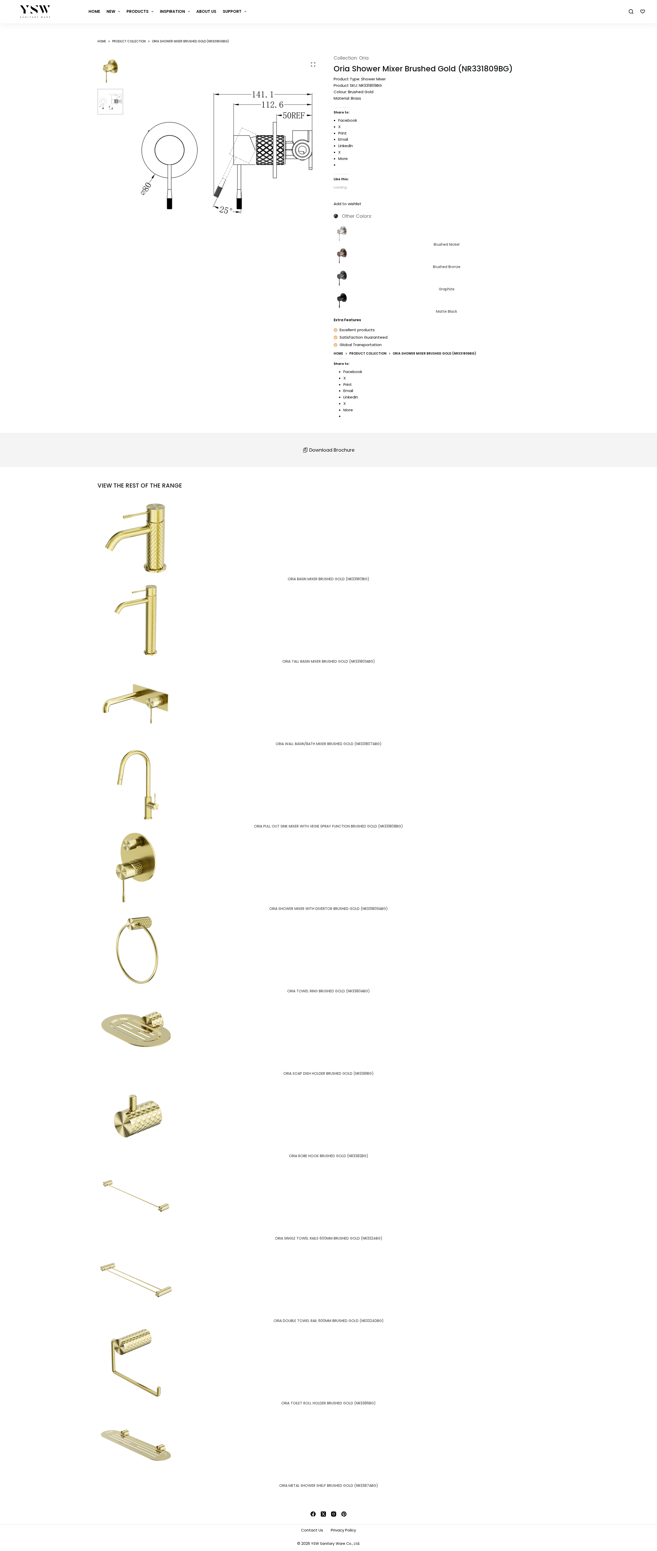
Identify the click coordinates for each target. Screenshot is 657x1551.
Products (138, 11)
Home (94, 11)
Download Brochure (331, 450)
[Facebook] (313, 1514)
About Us (206, 11)
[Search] (631, 11)
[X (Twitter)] (323, 1514)
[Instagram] (333, 1514)
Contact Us (312, 1530)
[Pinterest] (343, 1514)
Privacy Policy (343, 1530)
